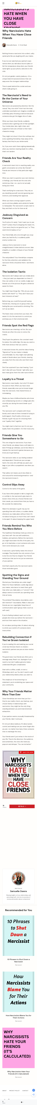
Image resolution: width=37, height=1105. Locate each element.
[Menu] (3, 3)
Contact (25, 1090)
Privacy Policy (14, 1090)
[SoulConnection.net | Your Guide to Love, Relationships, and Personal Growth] (18, 3)
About (4, 1090)
